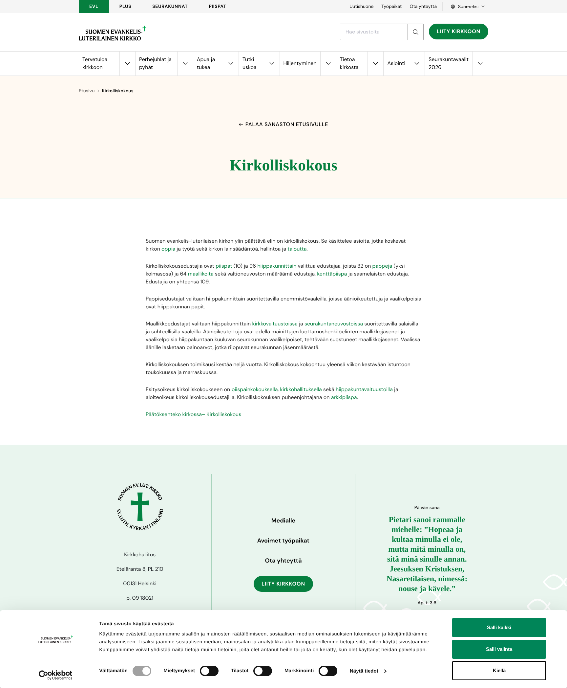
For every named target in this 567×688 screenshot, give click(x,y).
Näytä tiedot (364, 671)
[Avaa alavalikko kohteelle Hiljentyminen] (328, 64)
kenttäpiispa (332, 273)
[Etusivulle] (112, 33)
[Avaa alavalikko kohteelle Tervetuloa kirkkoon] (127, 64)
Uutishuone (361, 7)
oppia (168, 248)
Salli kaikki (499, 627)
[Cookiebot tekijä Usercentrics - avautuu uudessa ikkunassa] (55, 675)
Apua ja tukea (206, 63)
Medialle (283, 520)
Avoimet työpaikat (283, 540)
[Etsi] (415, 32)
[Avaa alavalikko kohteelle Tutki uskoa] (272, 64)
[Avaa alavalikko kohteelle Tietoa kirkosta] (375, 64)
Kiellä (499, 670)
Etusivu (86, 91)
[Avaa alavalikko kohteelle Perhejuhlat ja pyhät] (185, 64)
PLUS (125, 7)
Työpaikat (391, 7)
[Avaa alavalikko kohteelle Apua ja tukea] (231, 64)
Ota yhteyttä (423, 7)
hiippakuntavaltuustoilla (364, 389)
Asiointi (396, 63)
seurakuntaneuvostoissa (333, 323)
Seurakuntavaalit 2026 (449, 63)
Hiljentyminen (300, 63)
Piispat (217, 7)
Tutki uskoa (249, 63)
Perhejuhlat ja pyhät (155, 63)
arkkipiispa (344, 397)
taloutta (296, 248)
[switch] (209, 671)
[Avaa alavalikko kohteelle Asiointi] (417, 64)
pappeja (382, 265)
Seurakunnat (170, 7)
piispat (224, 265)
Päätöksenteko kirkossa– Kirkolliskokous (193, 414)
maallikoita (201, 273)
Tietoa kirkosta (349, 63)
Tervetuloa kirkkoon (94, 63)
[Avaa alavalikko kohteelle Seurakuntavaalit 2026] (480, 64)
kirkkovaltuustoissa (275, 323)
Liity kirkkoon (458, 31)
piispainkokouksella (254, 389)
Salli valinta (499, 649)
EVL (93, 7)
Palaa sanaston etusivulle (286, 124)
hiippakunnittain (276, 265)
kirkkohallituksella (301, 389)
